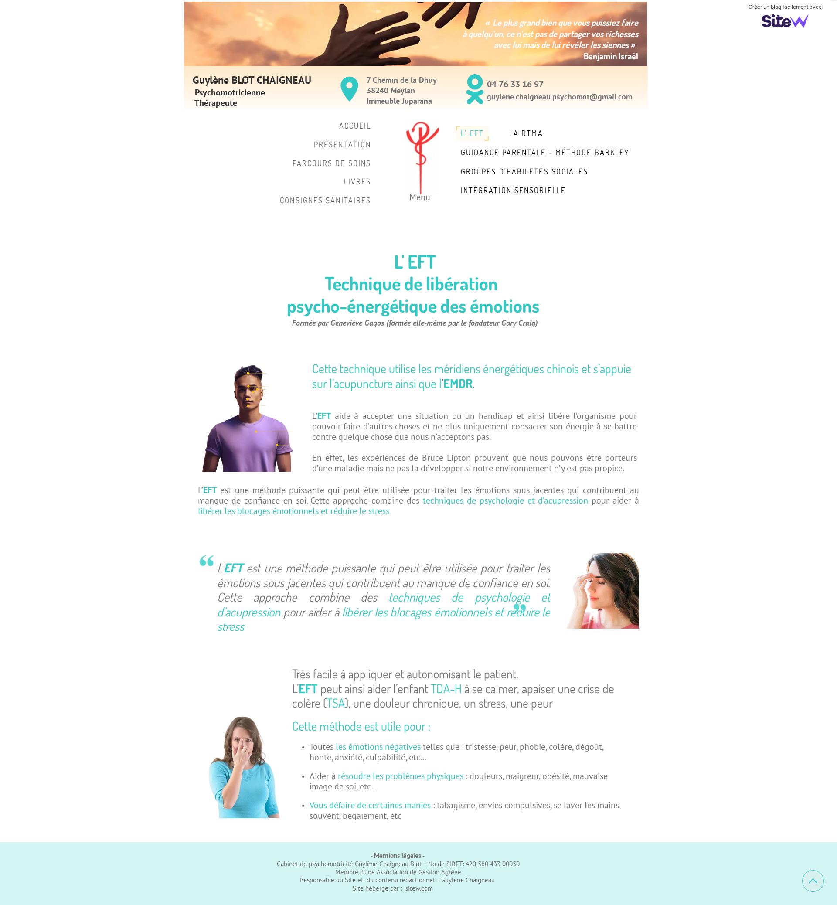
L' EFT (472, 133)
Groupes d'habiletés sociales (525, 171)
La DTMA (526, 133)
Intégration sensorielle (513, 190)
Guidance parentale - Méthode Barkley (545, 152)
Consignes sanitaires (325, 200)
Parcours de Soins (332, 163)
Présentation (342, 144)
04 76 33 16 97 (515, 84)
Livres (357, 181)
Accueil (355, 125)
